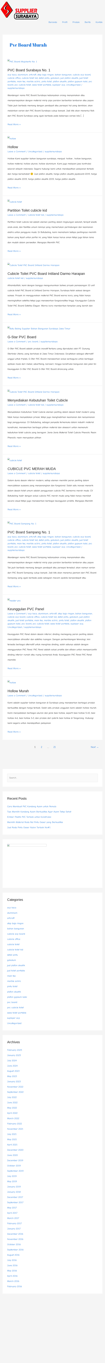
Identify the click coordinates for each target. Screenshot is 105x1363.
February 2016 (14, 1286)
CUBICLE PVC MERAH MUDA (32, 469)
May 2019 (12, 1181)
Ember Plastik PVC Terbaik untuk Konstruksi (29, 817)
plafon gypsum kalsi (77, 81)
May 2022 (12, 1107)
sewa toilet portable (41, 84)
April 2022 (12, 1113)
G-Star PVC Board (22, 337)
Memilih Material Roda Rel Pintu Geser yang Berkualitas (35, 822)
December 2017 (15, 1197)
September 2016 (15, 1249)
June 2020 (12, 1155)
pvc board (33, 341)
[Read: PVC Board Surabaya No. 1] (22, 61)
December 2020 (15, 1150)
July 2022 (12, 1097)
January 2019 (14, 1186)
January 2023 (14, 1081)
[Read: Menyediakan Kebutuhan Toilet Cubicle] (33, 392)
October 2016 (14, 1244)
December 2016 (15, 1234)
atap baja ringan (45, 74)
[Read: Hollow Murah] (12, 682)
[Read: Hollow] (12, 138)
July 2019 (12, 1176)
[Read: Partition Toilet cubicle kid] (15, 202)
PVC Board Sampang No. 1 (29, 532)
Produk (76, 22)
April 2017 (12, 1213)
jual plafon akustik (69, 78)
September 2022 (15, 1092)
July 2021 (12, 1134)
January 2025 (14, 1055)
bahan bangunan (63, 74)
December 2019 (15, 1160)
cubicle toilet (34, 473)
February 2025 (14, 1050)
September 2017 (15, 1202)
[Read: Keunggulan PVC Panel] (14, 600)
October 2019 (14, 1165)
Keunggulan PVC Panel (26, 609)
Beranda (53, 22)
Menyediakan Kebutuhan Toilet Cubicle (38, 400)
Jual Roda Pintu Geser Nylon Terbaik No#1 (28, 827)
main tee (21, 81)
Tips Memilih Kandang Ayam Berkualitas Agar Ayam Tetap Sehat (39, 811)
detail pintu (44, 78)
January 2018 (14, 1192)
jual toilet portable (24, 620)
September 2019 (15, 1171)
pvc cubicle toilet (22, 84)
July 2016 (12, 1260)
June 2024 (12, 1065)
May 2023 (12, 1076)
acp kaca (12, 74)
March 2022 (13, 1118)
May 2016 (12, 1270)
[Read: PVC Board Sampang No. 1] (22, 523)
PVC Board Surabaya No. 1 (29, 70)
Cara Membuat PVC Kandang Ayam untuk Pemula (31, 806)
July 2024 (12, 1060)
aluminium (23, 74)
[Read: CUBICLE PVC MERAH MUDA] (15, 460)
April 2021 (12, 1144)
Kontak (99, 22)
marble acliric (33, 81)
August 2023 (13, 1071)
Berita (88, 22)
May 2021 (12, 1139)
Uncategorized (73, 84)
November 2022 (15, 1086)
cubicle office (14, 78)
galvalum (55, 78)
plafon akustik (60, 81)
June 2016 (12, 1265)
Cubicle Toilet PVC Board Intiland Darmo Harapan (46, 274)
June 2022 (12, 1102)
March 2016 (13, 1281)
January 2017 (14, 1228)
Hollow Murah (18, 691)
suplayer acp (58, 84)
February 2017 (14, 1223)
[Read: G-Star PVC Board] (39, 328)
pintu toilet (46, 81)
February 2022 (14, 1123)
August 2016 (13, 1255)
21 (55, 747)
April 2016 (12, 1276)
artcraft (32, 74)
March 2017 (13, 1218)
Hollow (13, 147)
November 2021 (15, 1129)
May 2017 (12, 1207)
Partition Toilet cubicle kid (27, 210)
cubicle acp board (82, 74)
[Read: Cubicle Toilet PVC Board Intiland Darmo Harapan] (33, 265)
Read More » (14, 124)
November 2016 (15, 1239)
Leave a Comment (16, 151)
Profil (64, 22)
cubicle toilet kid (30, 78)
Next (95, 747)
